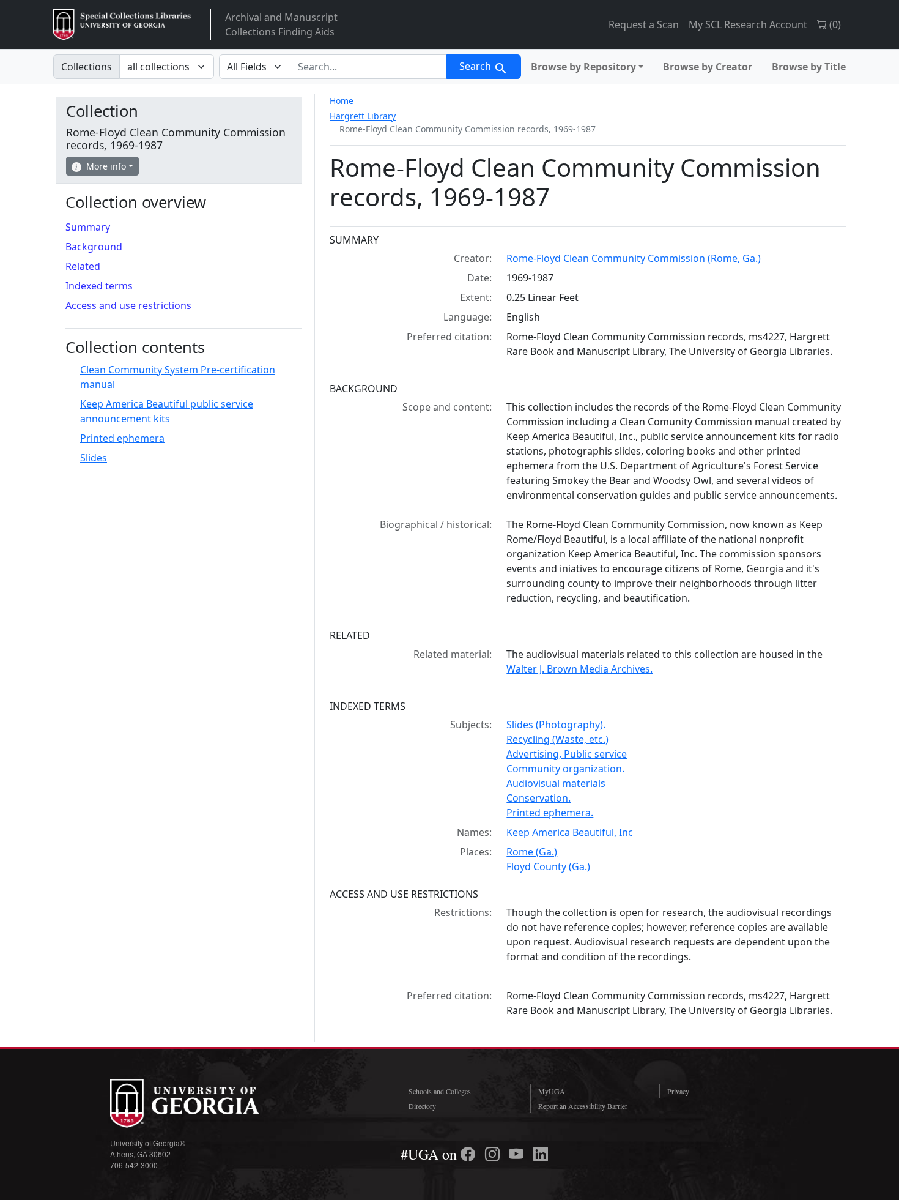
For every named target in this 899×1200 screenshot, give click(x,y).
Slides (93, 457)
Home (341, 100)
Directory (422, 1106)
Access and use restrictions (128, 305)
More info (106, 166)
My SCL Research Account (748, 24)
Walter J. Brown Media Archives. (579, 669)
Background (93, 246)
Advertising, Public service (566, 754)
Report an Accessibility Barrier (582, 1106)
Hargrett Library (363, 116)
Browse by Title (809, 66)
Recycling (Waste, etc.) (557, 739)
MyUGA (551, 1091)
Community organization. (565, 768)
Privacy (678, 1091)
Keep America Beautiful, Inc (569, 832)
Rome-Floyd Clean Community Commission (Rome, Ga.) (633, 258)
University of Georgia (202, 1103)
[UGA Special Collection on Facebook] (470, 1154)
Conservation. (538, 798)
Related (82, 266)
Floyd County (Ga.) (548, 866)
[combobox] (368, 66)
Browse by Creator (707, 66)
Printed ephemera (122, 438)
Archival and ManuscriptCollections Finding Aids (281, 24)
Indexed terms (99, 286)
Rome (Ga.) (531, 852)
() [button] (834, 24)
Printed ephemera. (549, 812)
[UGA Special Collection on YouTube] (518, 1154)
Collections (86, 66)
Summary (87, 227)
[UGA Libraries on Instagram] (494, 1154)
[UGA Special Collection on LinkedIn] (540, 1154)
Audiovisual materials (555, 783)
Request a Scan (644, 24)
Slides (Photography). (555, 724)
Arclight (122, 24)
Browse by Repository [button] (583, 66)
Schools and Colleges (440, 1091)
